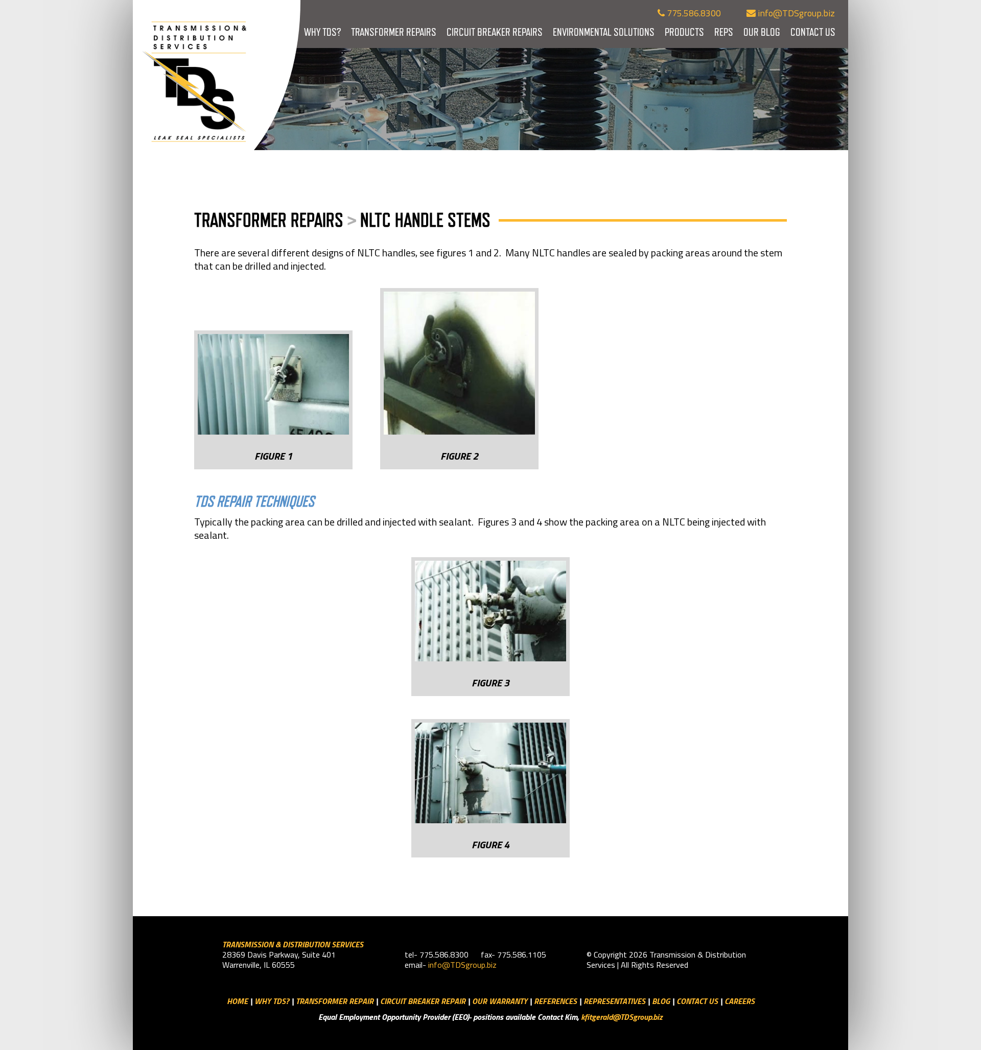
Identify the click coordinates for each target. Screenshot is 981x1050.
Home (237, 1001)
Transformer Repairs (393, 31)
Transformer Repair (334, 1001)
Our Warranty (499, 1001)
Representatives (614, 1001)
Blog (661, 1001)
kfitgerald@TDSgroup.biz (622, 1017)
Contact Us (812, 31)
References (555, 1001)
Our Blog (761, 31)
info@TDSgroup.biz (795, 13)
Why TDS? (322, 31)
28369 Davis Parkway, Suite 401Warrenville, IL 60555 (279, 959)
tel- (412, 954)
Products (684, 31)
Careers (740, 1001)
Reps (723, 31)
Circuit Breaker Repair (422, 1001)
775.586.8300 (693, 13)
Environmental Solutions (604, 31)
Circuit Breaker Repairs (495, 31)
